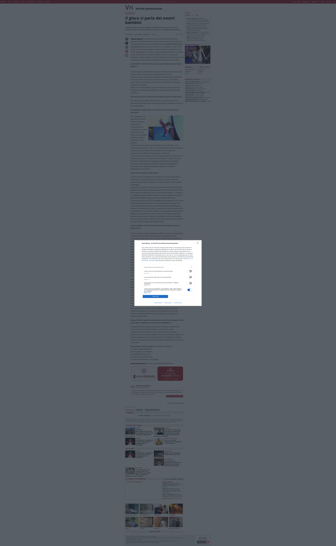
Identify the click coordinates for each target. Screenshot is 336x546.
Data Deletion (158, 302)
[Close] (198, 243)
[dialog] (168, 273)
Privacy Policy (178, 302)
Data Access (168, 302)
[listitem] (168, 267)
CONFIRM (155, 296)
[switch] (189, 271)
